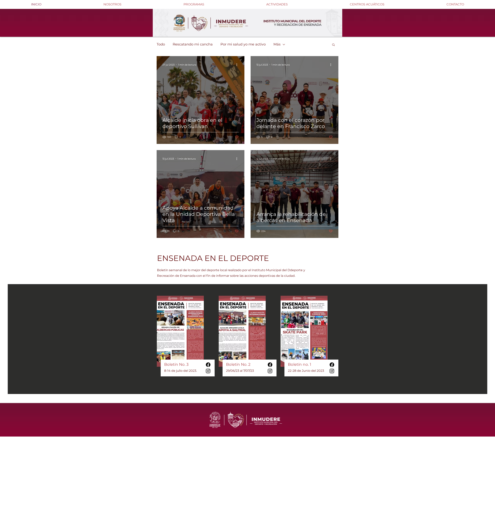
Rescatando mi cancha (193, 44)
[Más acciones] (238, 64)
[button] (333, 45)
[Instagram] (208, 371)
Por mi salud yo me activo (243, 44)
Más (277, 44)
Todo (161, 44)
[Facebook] (208, 365)
